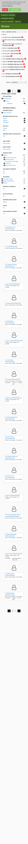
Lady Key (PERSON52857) (12, 495)
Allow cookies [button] (14, 9)
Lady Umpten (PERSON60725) (13, 553)
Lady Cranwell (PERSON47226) (14, 340)
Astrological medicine (7, 18)
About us (18, 21)
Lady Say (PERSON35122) (12, 284)
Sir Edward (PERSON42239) (13, 303)
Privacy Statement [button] (7, 6)
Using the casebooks (7, 21)
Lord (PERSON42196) (11, 246)
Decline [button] (5, 9)
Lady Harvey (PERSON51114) (13, 398)
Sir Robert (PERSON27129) (12, 379)
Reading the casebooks (8, 15)
